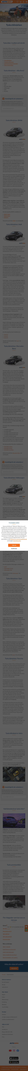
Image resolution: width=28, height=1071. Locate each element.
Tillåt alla (14, 545)
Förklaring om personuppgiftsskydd (18, 539)
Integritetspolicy (17, 540)
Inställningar (14, 548)
